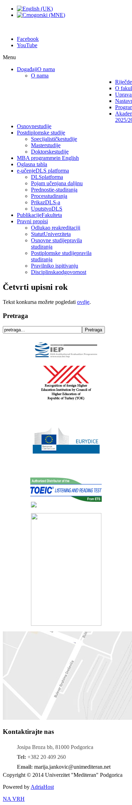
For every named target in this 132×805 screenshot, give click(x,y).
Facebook (28, 39)
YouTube (27, 45)
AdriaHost (42, 787)
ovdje (83, 302)
